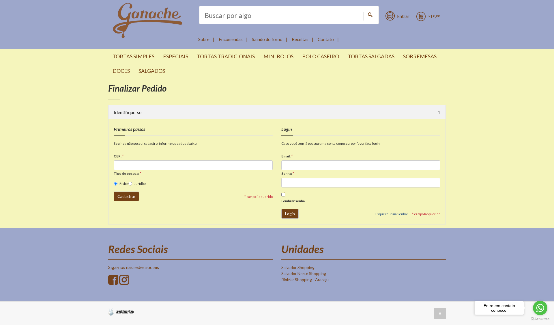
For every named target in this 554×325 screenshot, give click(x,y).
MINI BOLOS (278, 56)
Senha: (287, 173)
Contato (326, 39)
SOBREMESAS (420, 56)
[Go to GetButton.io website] (540, 319)
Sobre (203, 39)
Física (123, 183)
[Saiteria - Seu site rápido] (121, 311)
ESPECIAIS (175, 56)
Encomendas (231, 39)
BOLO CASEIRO (320, 56)
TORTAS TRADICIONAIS (226, 56)
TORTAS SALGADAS (371, 56)
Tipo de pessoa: (127, 173)
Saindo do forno (267, 39)
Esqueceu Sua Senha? (391, 214)
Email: (287, 155)
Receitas (300, 39)
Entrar (403, 16)
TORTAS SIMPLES (133, 56)
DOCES (121, 71)
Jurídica (140, 183)
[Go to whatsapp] (540, 308)
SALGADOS (151, 71)
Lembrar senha (293, 201)
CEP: (118, 155)
